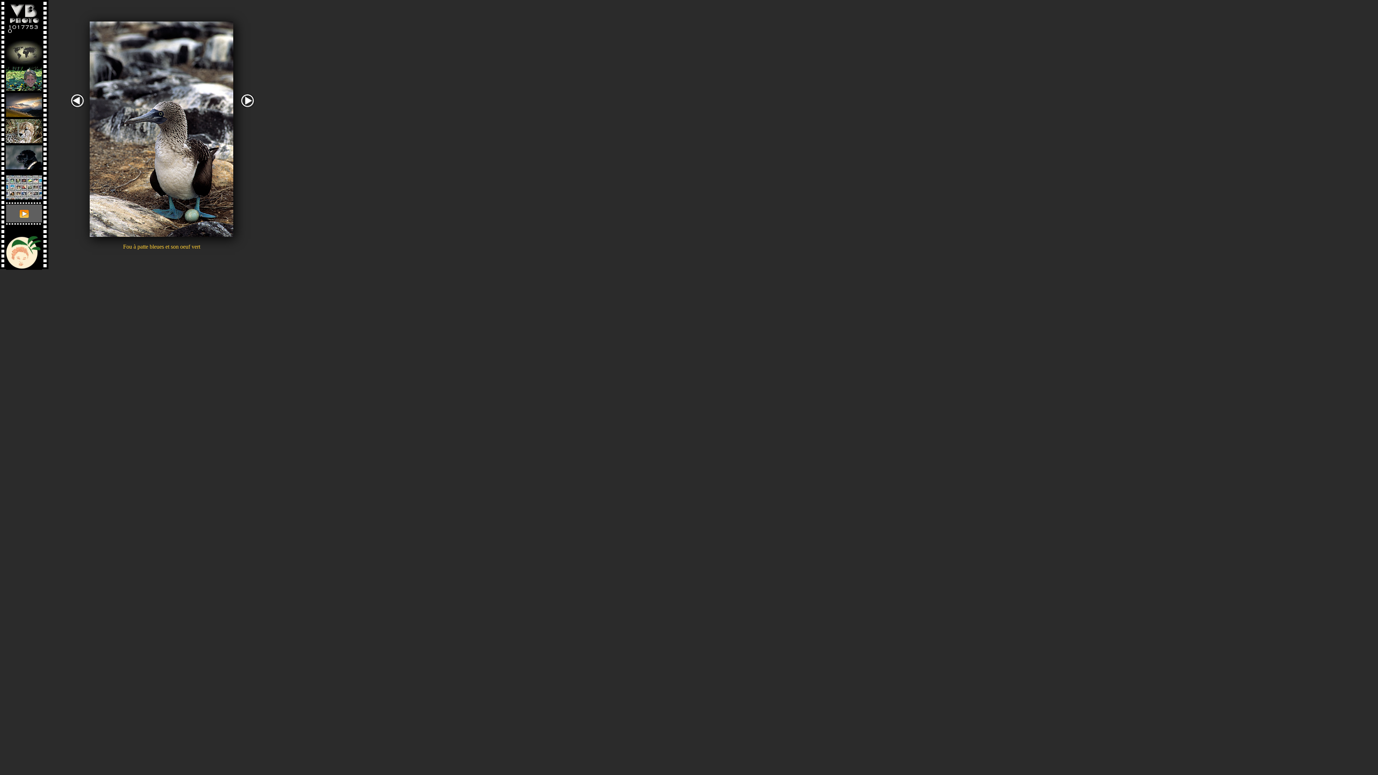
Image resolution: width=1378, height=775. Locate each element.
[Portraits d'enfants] (24, 77)
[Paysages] (24, 103)
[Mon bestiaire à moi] (24, 155)
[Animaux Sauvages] (24, 129)
